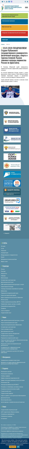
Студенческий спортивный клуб (9, 409)
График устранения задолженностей (10, 378)
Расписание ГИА (5, 382)
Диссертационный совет (7, 282)
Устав (2, 248)
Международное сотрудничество (9, 255)
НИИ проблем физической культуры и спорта (12, 284)
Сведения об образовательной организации (14, 32)
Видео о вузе (4, 261)
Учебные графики (5, 376)
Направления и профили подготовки (10, 360)
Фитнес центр (4, 299)
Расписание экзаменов (7, 373)
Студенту (5, 368)
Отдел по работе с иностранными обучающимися (13, 395)
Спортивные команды (6, 416)
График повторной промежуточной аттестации (12, 380)
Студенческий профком (7, 393)
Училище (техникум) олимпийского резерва (12, 288)
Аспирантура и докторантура (8, 280)
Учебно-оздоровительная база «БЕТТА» (11, 302)
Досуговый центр (5, 397)
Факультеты (4, 273)
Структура (5, 266)
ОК (18, 446)
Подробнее (12, 446)
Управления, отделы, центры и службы (11, 304)
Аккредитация (4, 252)
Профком (3, 308)
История (3, 246)
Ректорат (3, 271)
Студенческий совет (6, 312)
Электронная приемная (8, 21)
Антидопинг (4, 418)
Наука (4, 317)
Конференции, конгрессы (7, 335)
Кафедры (3, 275)
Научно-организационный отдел (9, 322)
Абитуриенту (6, 357)
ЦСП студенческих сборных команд (10, 412)
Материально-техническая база (9, 259)
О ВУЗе (4, 243)
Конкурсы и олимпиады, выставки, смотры (12, 386)
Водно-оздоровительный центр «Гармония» (12, 297)
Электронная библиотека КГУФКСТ (10, 384)
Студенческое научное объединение (10, 333)
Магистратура (4, 278)
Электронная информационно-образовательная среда (10, 15)
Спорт (4, 406)
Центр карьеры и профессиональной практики (13, 402)
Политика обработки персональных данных (12, 431)
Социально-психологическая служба (10, 389)
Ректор (3, 269)
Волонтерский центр (6, 400)
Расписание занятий (6, 371)
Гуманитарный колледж (7, 286)
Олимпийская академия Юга (8, 306)
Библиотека (4, 291)
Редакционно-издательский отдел (9, 293)
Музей (2, 257)
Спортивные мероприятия (7, 414)
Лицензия (3, 250)
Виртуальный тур (6, 26)
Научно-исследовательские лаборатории (11, 324)
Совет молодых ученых (7, 329)
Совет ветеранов (5, 310)
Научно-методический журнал (8, 295)
